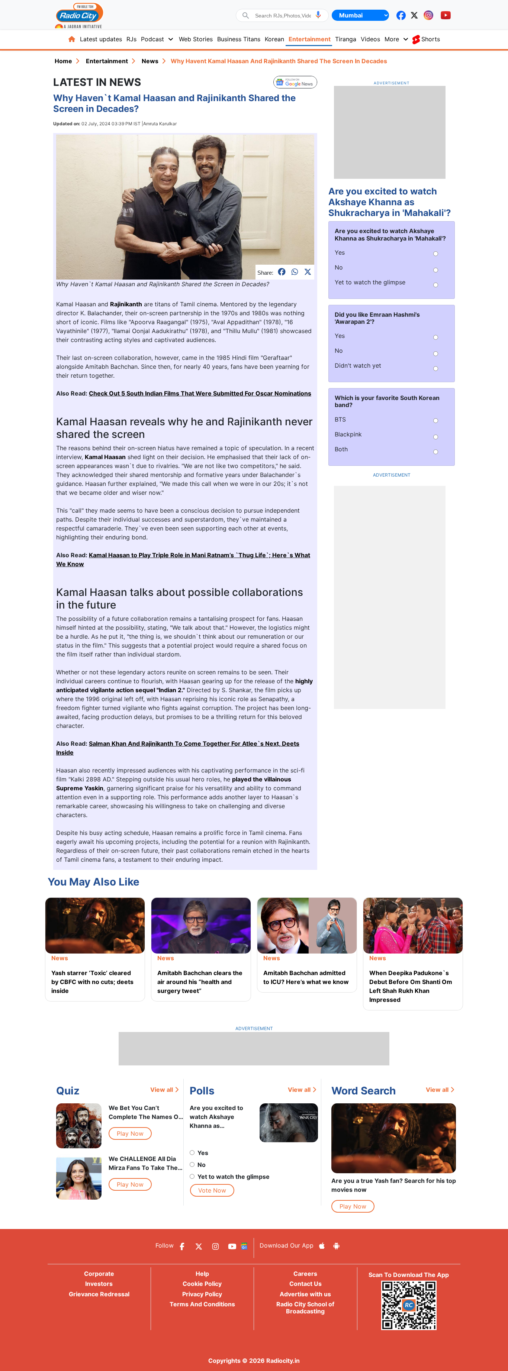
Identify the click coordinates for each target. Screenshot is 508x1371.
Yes (202, 1153)
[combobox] (283, 15)
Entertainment (310, 39)
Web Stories (196, 39)
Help (202, 1273)
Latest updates (101, 39)
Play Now (130, 1133)
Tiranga (345, 39)
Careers (305, 1273)
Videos (370, 39)
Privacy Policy (202, 1294)
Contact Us (305, 1283)
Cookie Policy (202, 1283)
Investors (99, 1283)
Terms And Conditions (202, 1304)
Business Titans (238, 39)
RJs (131, 39)
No (201, 1164)
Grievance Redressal (99, 1294)
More (392, 39)
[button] (318, 14)
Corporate (99, 1273)
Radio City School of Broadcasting (305, 1307)
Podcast (152, 39)
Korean (274, 39)
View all (161, 1089)
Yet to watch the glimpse (233, 1176)
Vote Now (212, 1190)
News (150, 61)
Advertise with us (305, 1294)
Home (63, 61)
